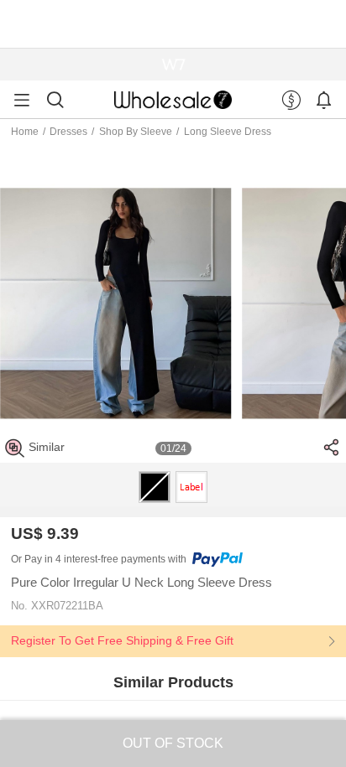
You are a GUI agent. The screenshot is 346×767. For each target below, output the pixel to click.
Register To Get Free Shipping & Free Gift (122, 640)
